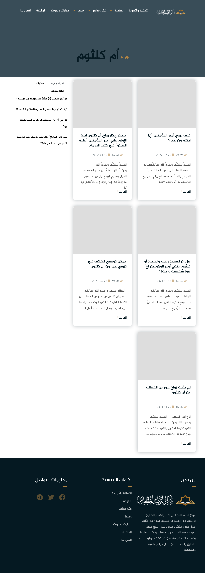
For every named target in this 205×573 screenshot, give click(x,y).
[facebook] (62, 498)
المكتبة (40, 10)
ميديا (81, 10)
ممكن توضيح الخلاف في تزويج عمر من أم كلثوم (107, 264)
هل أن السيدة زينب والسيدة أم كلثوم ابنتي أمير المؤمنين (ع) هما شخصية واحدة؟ (167, 266)
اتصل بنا (25, 10)
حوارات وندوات (60, 10)
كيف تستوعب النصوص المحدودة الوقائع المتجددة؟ (41, 109)
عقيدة (119, 10)
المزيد (186, 192)
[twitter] (51, 498)
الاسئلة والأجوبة (138, 10)
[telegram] (40, 498)
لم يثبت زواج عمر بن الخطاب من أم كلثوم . (168, 390)
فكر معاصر (99, 10)
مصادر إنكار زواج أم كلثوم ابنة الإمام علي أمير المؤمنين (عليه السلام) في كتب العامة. (103, 140)
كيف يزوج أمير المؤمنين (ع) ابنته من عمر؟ (169, 138)
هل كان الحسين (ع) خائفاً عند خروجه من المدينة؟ (41, 99)
